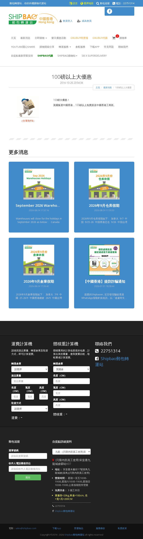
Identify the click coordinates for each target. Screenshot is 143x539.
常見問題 (109, 46)
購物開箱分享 (47, 46)
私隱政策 (122, 528)
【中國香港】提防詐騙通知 (104, 281)
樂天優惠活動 (58, 38)
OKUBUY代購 (100, 38)
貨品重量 (16, 375)
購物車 (122, 37)
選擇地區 (88, 3)
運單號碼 (13, 450)
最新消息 (25, 38)
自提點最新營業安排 (22, 55)
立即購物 (40, 38)
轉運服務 (64, 46)
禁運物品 (78, 528)
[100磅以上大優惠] (28, 106)
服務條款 (100, 528)
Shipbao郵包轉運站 (65, 511)
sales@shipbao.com (26, 528)
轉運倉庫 (16, 363)
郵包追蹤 (104, 3)
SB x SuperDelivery (94, 55)
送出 (27, 477)
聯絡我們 (123, 46)
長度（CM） (15, 389)
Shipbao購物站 (67, 55)
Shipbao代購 (45, 55)
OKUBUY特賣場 (79, 38)
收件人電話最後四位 (20, 463)
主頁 (13, 38)
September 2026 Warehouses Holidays (48, 205)
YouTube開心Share (23, 46)
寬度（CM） (29, 389)
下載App (94, 46)
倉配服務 (80, 46)
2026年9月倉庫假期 (39, 281)
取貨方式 (16, 403)
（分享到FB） (28, 120)
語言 (75, 3)
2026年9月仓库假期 (104, 205)
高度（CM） (43, 389)
